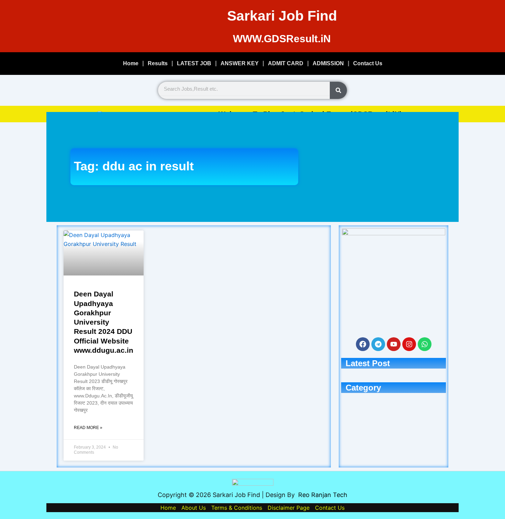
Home (130, 63)
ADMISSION (328, 63)
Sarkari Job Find (282, 16)
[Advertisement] (373, 167)
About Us (193, 507)
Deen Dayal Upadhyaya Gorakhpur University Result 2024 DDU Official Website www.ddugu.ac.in (103, 322)
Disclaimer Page (289, 507)
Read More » (88, 427)
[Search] (338, 90)
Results (158, 63)
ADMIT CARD (285, 63)
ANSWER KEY (240, 63)
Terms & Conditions (236, 507)
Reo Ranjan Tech (322, 494)
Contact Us (367, 63)
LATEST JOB (194, 63)
